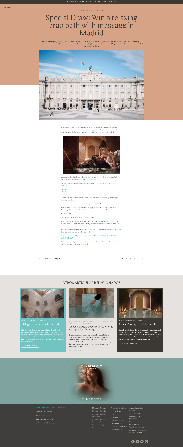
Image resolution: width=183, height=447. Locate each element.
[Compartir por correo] (138, 258)
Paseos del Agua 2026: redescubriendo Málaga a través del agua (91, 328)
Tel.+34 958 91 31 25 (43, 416)
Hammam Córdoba (99, 411)
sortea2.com (110, 221)
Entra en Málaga (30, 346)
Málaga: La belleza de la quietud (40, 324)
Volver (7, 7)
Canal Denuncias (117, 429)
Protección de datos (117, 420)
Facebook (64, 189)
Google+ (64, 194)
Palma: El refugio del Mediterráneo (139, 324)
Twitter (63, 192)
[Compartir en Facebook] (122, 258)
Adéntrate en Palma (129, 343)
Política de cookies (117, 423)
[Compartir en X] (130, 258)
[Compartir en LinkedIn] (134, 258)
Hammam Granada (99, 408)
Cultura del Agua (105, 321)
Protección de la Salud (118, 408)
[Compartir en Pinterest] (126, 258)
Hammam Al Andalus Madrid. (88, 179)
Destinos (101, 10)
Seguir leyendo (75, 351)
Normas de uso (116, 411)
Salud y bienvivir (100, 1)
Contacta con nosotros (44, 412)
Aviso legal (114, 417)
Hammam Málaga (98, 425)
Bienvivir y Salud (90, 321)
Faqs (112, 414)
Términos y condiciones (119, 426)
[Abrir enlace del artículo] (142, 258)
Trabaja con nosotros (136, 427)
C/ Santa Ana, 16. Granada (45, 423)
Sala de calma (87, 1)
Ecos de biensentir (74, 1)
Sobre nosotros (134, 413)
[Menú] (6, 2)
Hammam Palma (98, 428)
